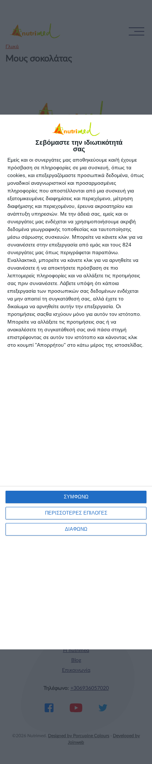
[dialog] (76, 382)
